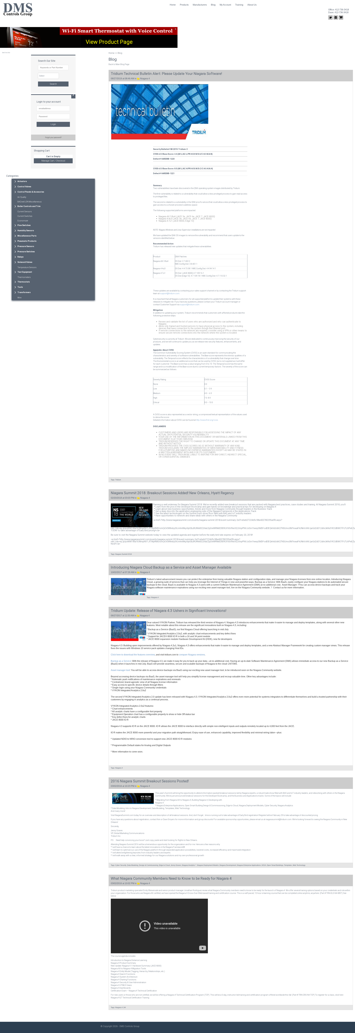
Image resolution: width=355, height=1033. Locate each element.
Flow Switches (24, 225)
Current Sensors (24, 211)
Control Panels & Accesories (30, 192)
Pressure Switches (26, 251)
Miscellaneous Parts (26, 236)
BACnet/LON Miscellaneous (29, 202)
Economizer (22, 221)
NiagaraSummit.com (124, 815)
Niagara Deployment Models (208, 865)
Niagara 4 (145, 78)
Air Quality (21, 197)
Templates (288, 865)
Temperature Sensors (26, 267)
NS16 (264, 865)
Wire (19, 298)
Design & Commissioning (148, 865)
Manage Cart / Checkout (53, 160)
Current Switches (24, 216)
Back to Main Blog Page (119, 64)
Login (53, 124)
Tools (20, 287)
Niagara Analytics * (189, 865)
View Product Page (109, 42)
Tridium (118, 480)
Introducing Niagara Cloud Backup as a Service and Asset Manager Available (171, 567)
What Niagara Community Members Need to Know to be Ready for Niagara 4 (171, 878)
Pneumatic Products (26, 241)
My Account (225, 5)
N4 (125, 1007)
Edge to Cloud (164, 865)
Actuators (22, 181)
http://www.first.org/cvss (207, 420)
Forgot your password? (53, 137)
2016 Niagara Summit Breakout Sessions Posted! (150, 781)
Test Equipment (24, 272)
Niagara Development (228, 865)
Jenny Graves (176, 865)
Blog (213, 5)
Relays (20, 257)
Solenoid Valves (24, 262)
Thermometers (24, 277)
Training (239, 5)
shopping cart (341, 17)
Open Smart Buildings (275, 865)
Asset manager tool (120, 670)
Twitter (330, 17)
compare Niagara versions (192, 654)
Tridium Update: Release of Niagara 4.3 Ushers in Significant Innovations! (168, 611)
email (336, 17)
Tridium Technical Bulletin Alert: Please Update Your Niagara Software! (166, 74)
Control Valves (24, 186)
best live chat (6, 52)
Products (184, 5)
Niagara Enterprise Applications (249, 865)
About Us (252, 5)
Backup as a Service (121, 661)
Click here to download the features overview (133, 654)
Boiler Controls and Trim (28, 206)
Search (53, 84)
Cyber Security (120, 865)
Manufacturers (200, 5)
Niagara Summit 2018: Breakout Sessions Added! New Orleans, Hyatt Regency (172, 493)
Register (262, 815)
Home (173, 5)
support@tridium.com (169, 293)
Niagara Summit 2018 (123, 554)
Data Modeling (132, 865)
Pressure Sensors (25, 246)
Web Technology (299, 865)
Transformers (24, 292)
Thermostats (23, 282)
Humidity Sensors (25, 230)
